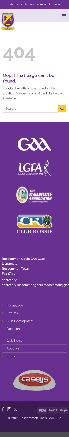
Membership (44, 4)
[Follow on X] (15, 410)
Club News (14, 341)
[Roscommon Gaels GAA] (33, 21)
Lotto (57, 4)
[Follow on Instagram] (9, 410)
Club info (26, 4)
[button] (64, 15)
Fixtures (12, 313)
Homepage (15, 305)
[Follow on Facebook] (3, 410)
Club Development (20, 321)
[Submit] (62, 108)
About (12, 4)
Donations (14, 329)
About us (13, 348)
